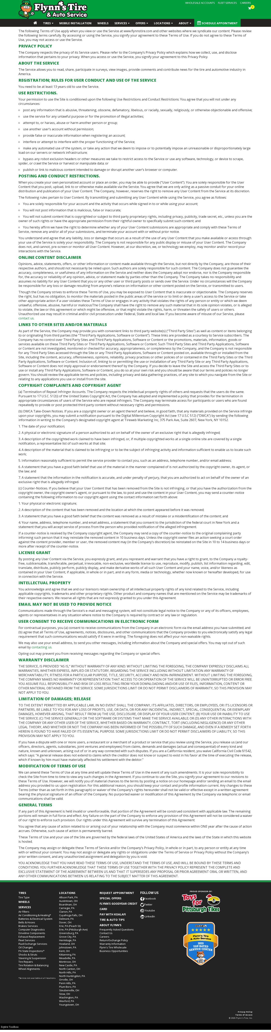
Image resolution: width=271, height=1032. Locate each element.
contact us (26, 318)
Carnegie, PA (66, 908)
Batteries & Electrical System (35, 919)
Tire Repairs (25, 961)
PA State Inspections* (31, 951)
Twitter (148, 904)
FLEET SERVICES (227, 3)
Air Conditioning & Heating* (34, 915)
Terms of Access (244, 1015)
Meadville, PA (67, 958)
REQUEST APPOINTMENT (117, 893)
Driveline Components (31, 933)
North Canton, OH (69, 969)
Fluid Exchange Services (32, 944)
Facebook (150, 898)
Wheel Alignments (29, 969)
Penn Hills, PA (67, 983)
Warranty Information (113, 944)
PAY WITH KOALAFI (113, 914)
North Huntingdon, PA (72, 976)
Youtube (149, 910)
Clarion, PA (65, 911)
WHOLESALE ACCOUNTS (200, 3)
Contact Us (106, 933)
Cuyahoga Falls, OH (70, 915)
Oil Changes (25, 947)
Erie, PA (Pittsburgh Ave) (73, 929)
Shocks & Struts (27, 954)
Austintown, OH (68, 901)
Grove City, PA (67, 936)
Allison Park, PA (68, 897)
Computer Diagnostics (31, 929)
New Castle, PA (68, 965)
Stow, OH (64, 994)
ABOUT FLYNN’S (110, 925)
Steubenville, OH (69, 990)
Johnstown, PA (67, 947)
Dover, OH (65, 922)
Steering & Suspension (32, 958)
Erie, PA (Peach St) (70, 926)
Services (120, 23)
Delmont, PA (66, 919)
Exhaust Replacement (31, 936)
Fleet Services (26, 940)
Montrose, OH (67, 961)
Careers (104, 936)
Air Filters (23, 911)
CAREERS (245, 3)
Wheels (103, 23)
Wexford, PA (66, 1001)
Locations (162, 23)
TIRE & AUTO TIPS (112, 920)
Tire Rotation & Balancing (33, 965)
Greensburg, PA (68, 933)
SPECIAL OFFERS (110, 898)
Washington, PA (68, 997)
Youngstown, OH (69, 1004)
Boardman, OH (68, 904)
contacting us (42, 647)
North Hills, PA (67, 972)
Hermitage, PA (67, 940)
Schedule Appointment (219, 23)
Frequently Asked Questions (117, 929)
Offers (140, 23)
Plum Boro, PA (67, 986)
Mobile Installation (75, 23)
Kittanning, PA (67, 954)
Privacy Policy (245, 1012)
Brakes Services (28, 926)
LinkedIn (149, 916)
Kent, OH (64, 951)
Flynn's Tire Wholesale (113, 947)
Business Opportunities (114, 951)
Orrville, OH (66, 979)
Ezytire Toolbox (9, 1027)
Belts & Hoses (26, 922)
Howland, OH (67, 944)
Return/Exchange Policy (114, 940)
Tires (47, 23)
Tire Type (24, 897)
